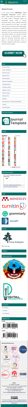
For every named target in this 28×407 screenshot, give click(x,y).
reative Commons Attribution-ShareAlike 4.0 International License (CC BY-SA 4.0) (14, 401)
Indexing (4, 98)
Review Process (6, 72)
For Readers (5, 307)
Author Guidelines (6, 70)
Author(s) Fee (5, 95)
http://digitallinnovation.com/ (16, 389)
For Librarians (5, 313)
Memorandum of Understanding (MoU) (11, 101)
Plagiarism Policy (6, 90)
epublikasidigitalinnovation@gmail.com (16, 392)
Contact (4, 104)
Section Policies (6, 93)
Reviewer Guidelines (7, 81)
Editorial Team (5, 75)
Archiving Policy (6, 107)
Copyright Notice (6, 84)
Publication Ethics (6, 87)
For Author (4, 310)
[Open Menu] (1, 1)
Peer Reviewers (6, 78)
